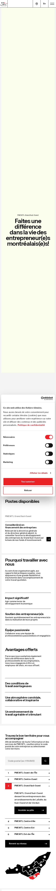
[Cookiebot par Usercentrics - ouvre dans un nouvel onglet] (41, 398)
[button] (18, 870)
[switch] (49, 445)
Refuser (28, 490)
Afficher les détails (39, 473)
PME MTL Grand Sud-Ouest (28, 215)
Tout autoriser (28, 481)
